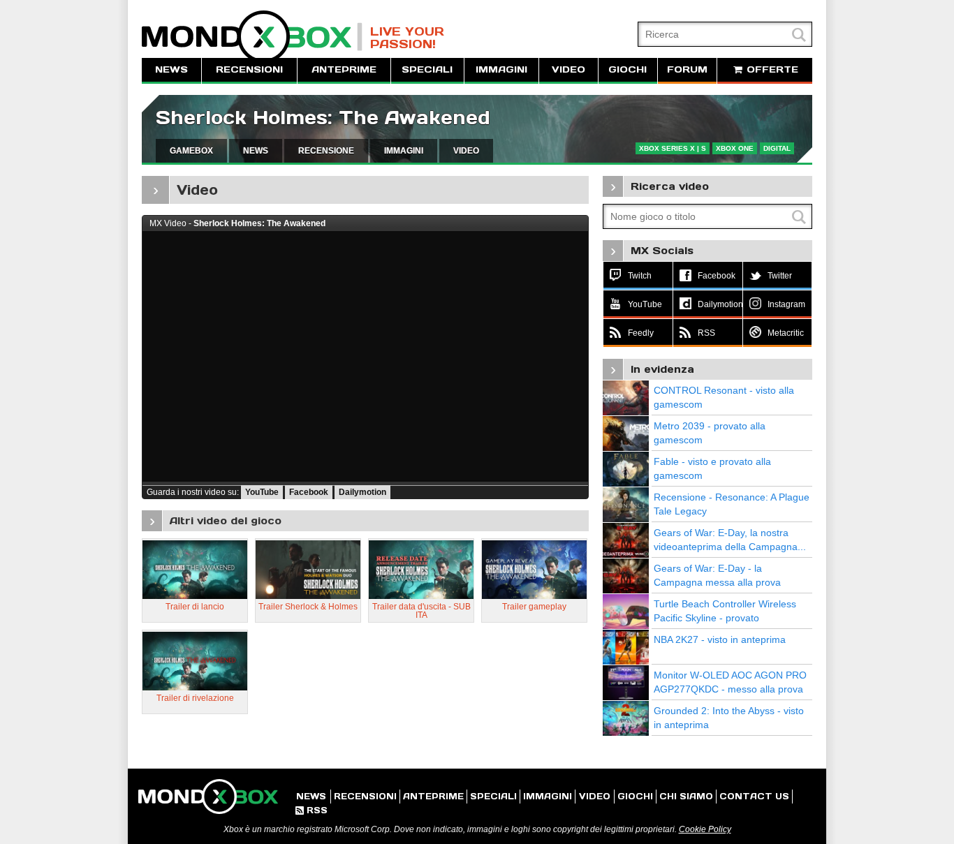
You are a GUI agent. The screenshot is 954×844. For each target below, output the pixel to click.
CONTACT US (754, 796)
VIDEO (568, 69)
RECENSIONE (326, 151)
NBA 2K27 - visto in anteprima (720, 639)
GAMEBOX (191, 151)
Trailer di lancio (195, 607)
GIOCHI (627, 69)
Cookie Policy (705, 829)
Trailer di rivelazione (195, 698)
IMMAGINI (501, 69)
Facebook (308, 492)
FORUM (687, 69)
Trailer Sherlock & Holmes (308, 607)
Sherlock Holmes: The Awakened (323, 117)
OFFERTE (770, 69)
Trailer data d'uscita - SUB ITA (421, 611)
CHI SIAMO (686, 796)
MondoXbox (252, 36)
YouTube (262, 492)
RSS (311, 810)
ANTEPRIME (343, 69)
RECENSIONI (249, 69)
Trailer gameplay (534, 607)
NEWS (171, 69)
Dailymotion (362, 492)
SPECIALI (427, 69)
